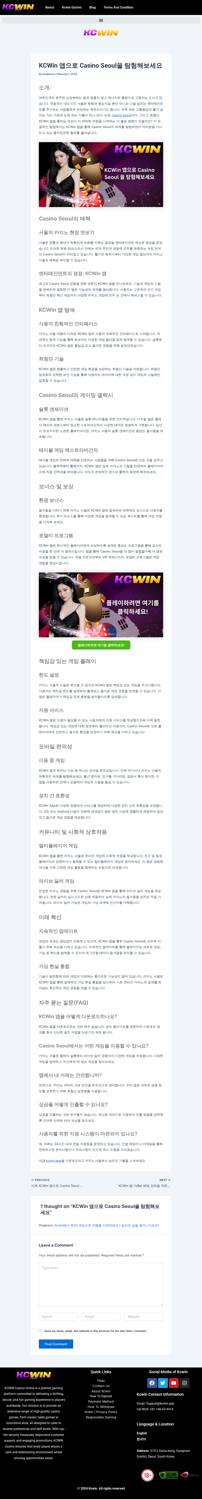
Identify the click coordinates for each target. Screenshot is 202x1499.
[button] (101, 20)
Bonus (49, 7)
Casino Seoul (121, 115)
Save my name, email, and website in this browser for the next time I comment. (95, 1331)
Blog (92, 7)
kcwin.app (53, 1161)
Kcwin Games (71, 7)
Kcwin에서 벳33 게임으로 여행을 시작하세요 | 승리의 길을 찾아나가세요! (106, 1225)
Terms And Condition (118, 7)
